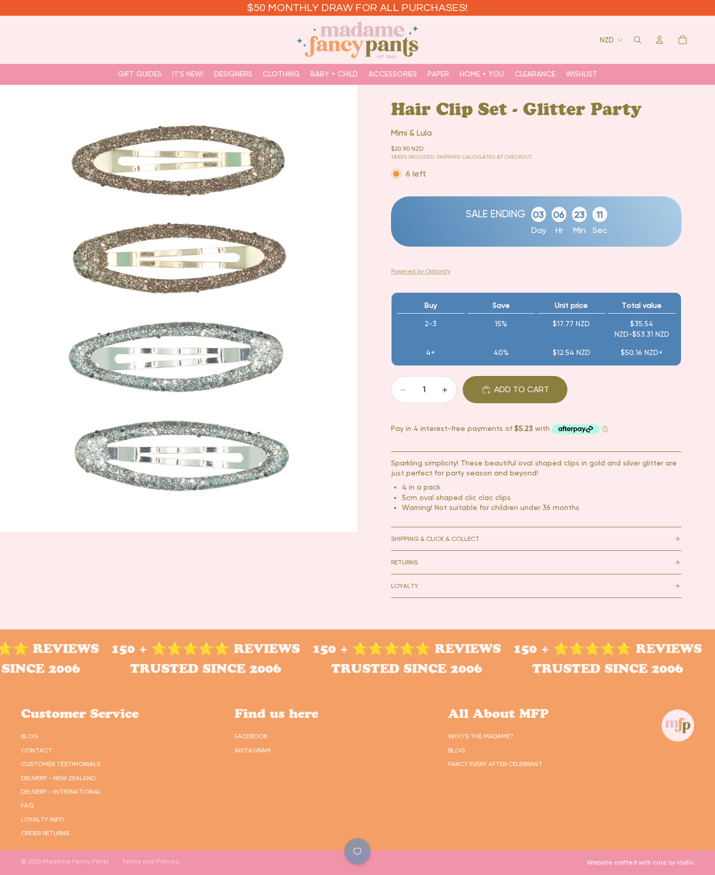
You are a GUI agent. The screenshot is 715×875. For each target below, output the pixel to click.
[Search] (637, 39)
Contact (36, 750)
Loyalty (404, 586)
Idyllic (685, 862)
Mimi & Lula (411, 133)
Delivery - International (61, 791)
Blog (29, 736)
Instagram (252, 750)
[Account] (659, 39)
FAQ (27, 805)
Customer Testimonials (60, 764)
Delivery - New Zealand (58, 778)
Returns (404, 562)
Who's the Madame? (480, 736)
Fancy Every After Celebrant (495, 764)
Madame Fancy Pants (76, 861)
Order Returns (45, 833)
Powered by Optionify (421, 271)
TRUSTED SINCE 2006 (186, 668)
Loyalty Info (42, 819)
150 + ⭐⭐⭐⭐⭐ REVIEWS (187, 648)
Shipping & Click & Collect (435, 538)
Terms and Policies (150, 861)
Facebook (250, 736)
